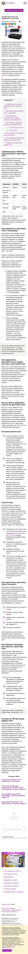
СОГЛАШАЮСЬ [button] (7, 950)
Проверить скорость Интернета (14, 892)
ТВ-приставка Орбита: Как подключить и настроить (11, 780)
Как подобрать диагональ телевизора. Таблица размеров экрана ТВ (13, 795)
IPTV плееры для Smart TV (12, 871)
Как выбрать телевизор (11, 886)
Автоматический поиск (16, 127)
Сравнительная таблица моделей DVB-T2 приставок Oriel (13, 106)
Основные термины (10, 889)
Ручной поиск (13, 130)
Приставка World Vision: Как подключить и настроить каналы (14, 802)
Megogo (8, 609)
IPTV (15, 624)
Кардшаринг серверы (10, 880)
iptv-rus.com (7, 904)
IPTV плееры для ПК (10, 874)
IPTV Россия (10, 3)
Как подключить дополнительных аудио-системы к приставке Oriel (12, 118)
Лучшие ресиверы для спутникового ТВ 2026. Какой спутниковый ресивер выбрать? (14, 787)
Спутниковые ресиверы (11, 883)
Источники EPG (9, 877)
